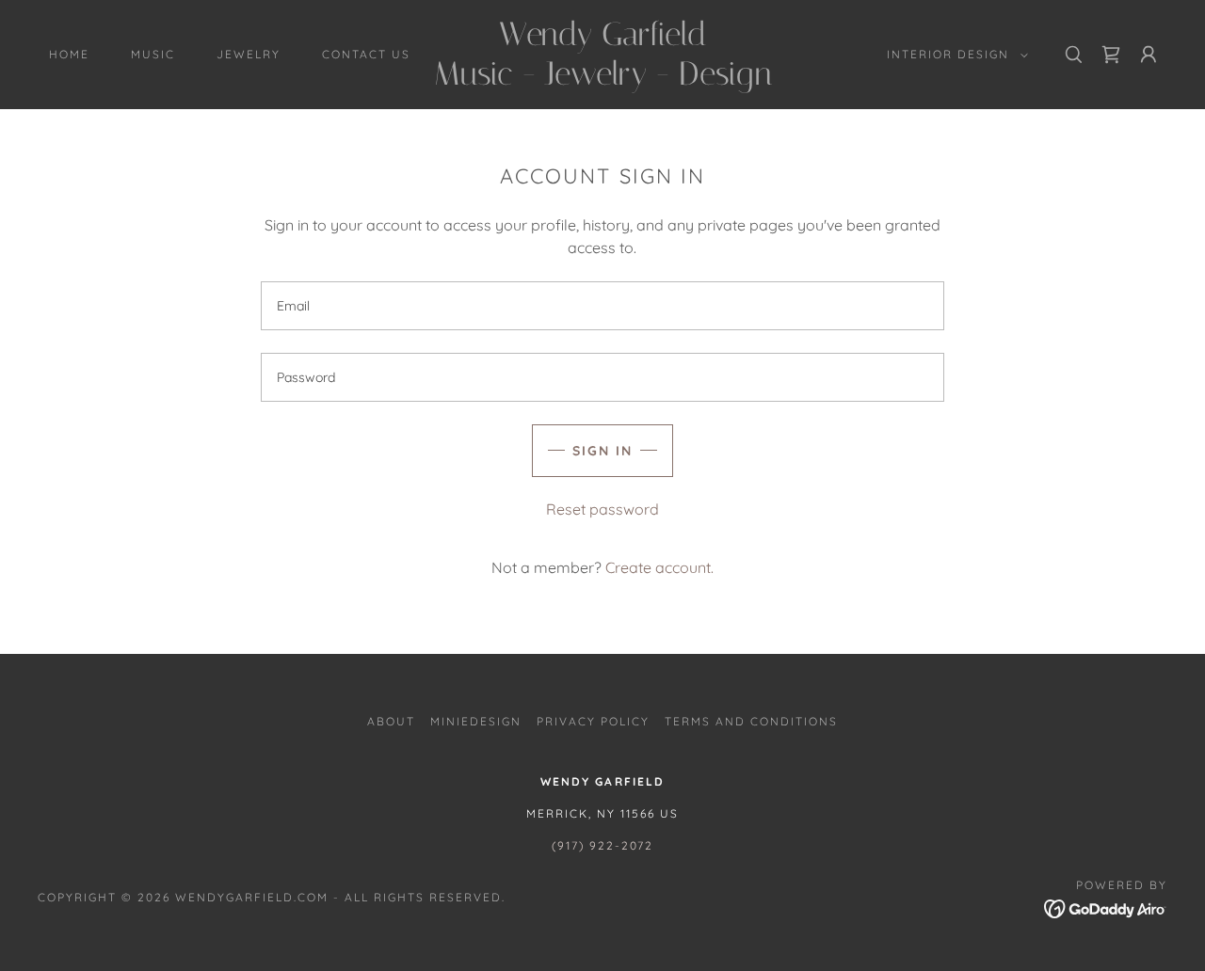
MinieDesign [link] (476, 721)
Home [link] (69, 54)
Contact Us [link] (366, 54)
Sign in (602, 450)
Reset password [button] (602, 509)
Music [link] (153, 54)
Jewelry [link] (249, 54)
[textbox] (602, 305)
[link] (602, 79)
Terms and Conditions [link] (751, 721)
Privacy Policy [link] (593, 721)
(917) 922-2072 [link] (602, 845)
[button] (954, 54)
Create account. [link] (659, 567)
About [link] (391, 721)
